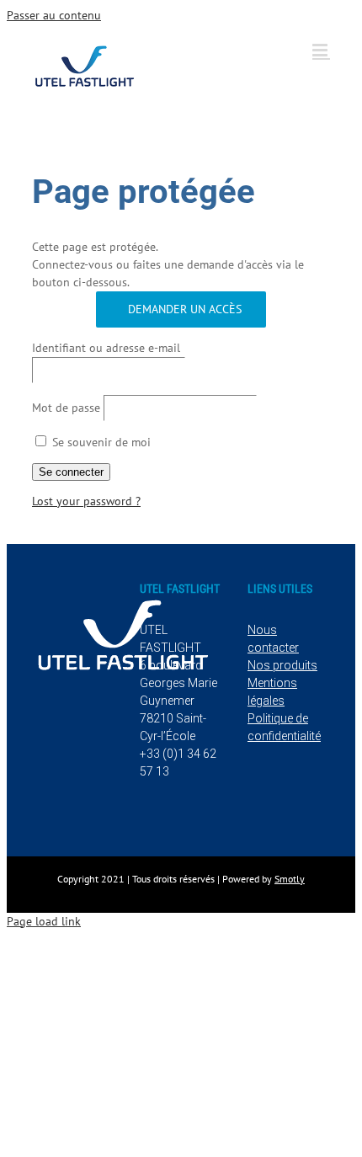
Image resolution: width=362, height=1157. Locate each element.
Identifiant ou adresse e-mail (106, 347)
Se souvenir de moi (100, 442)
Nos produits (282, 665)
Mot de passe (66, 407)
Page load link (44, 921)
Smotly (289, 878)
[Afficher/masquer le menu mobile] (321, 50)
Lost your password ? (86, 501)
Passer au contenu (54, 15)
